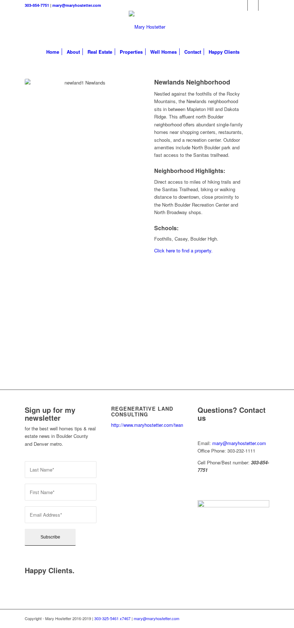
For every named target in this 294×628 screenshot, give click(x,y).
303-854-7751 (37, 5)
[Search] (247, 52)
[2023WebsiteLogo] (147, 27)
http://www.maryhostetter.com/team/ (148, 424)
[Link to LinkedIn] (242, 5)
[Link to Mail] (264, 5)
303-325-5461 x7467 (112, 618)
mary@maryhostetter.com (76, 5)
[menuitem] (53, 52)
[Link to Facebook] (253, 5)
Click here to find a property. (183, 250)
